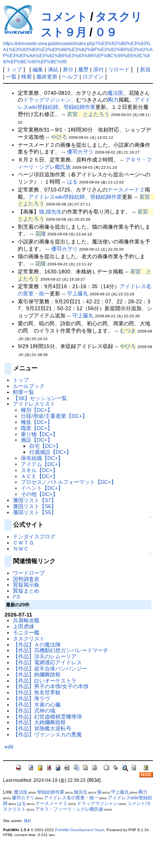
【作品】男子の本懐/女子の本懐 (51, 686)
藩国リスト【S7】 (34, 500)
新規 (145, 69)
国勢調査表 (26, 579)
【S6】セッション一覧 (40, 398)
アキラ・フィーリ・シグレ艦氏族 (69, 809)
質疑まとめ (26, 591)
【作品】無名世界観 (37, 692)
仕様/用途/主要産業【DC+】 (54, 416)
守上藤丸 (77, 293)
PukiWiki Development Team (79, 830)
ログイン (93, 77)
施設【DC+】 (37, 440)
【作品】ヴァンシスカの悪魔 (47, 734)
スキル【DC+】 (39, 470)
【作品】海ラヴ (31, 698)
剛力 (113, 100)
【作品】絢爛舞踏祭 (37, 675)
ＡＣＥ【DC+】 (39, 476)
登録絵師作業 (79, 107)
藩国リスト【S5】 (34, 512)
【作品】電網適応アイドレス (47, 662)
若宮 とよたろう (88, 114)
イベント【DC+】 (42, 488)
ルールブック (29, 386)
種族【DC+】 (37, 422)
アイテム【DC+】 (42, 464)
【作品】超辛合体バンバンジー (50, 668)
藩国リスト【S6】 (34, 506)
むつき (128, 331)
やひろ (59, 137)
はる (72, 182)
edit (9, 747)
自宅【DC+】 (45, 446)
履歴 (83, 69)
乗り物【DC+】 (39, 434)
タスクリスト (29, 638)
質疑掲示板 (26, 585)
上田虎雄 (23, 626)
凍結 (53, 69)
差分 (68, 69)
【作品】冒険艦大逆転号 (42, 728)
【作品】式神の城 (34, 711)
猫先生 (54, 212)
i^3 (16, 597)
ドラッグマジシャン (47, 100)
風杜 (27, 821)
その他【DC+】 (39, 494)
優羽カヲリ (80, 152)
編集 (38, 69)
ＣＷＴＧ (23, 543)
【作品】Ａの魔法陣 (37, 645)
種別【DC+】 (37, 410)
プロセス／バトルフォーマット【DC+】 (68, 482)
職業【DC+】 (37, 428)
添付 (98, 69)
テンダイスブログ (34, 536)
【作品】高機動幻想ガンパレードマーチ (60, 650)
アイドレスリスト (34, 404)
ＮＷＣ (21, 549)
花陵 (40, 234)
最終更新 (47, 77)
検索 (26, 77)
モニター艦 (26, 632)
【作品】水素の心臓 (37, 704)
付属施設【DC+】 (50, 452)
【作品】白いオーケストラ (44, 681)
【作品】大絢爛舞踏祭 (39, 722)
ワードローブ (29, 573)
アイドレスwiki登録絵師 (56, 197)
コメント (64, 16)
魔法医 (115, 93)
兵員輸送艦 (26, 620)
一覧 (11, 77)
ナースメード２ (126, 190)
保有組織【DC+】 (42, 458)
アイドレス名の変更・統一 (71, 797)
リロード (118, 69)
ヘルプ (70, 77)
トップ (14, 69)
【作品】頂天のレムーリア (44, 656)
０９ (106, 32)
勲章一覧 (23, 392)
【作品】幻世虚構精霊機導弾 (47, 717)
